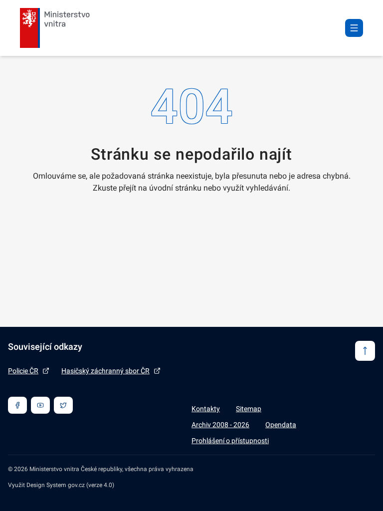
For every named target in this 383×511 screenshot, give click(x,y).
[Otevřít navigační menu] (354, 28)
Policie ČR (23, 371)
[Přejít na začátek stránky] (365, 351)
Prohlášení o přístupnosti (230, 441)
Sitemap (248, 409)
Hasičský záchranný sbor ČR (105, 371)
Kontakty (206, 409)
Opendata (280, 425)
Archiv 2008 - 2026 (220, 425)
